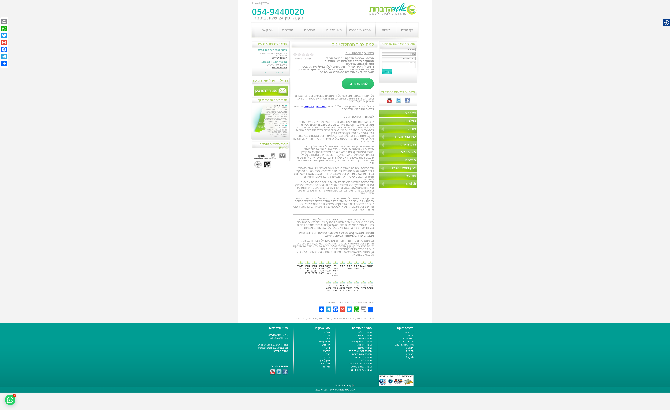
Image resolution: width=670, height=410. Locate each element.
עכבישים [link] (326, 357)
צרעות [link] (327, 348)
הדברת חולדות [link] (365, 344)
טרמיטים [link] (326, 335)
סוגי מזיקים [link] (334, 30)
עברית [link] (265, 3)
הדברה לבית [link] (366, 360)
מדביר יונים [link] (337, 318)
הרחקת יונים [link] (349, 318)
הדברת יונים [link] (361, 318)
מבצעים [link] (309, 30)
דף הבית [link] (407, 30)
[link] (405, 102)
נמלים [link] (327, 332)
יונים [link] (328, 354)
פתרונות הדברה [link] (360, 30)
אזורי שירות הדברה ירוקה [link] (272, 100)
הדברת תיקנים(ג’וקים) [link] (361, 341)
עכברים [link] (326, 351)
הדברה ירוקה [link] (407, 144)
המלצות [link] (287, 30)
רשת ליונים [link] (301, 318)
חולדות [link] (326, 366)
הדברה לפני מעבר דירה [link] (360, 351)
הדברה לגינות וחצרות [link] (361, 370)
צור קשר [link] (267, 30)
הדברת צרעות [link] (365, 348)
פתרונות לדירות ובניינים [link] (360, 363)
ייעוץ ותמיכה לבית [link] (404, 168)
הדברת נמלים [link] (365, 332)
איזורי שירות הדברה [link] (404, 344)
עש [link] (328, 338)
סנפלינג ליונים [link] (324, 318)
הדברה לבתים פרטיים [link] (361, 366)
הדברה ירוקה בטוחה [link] (362, 354)
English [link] (256, 3)
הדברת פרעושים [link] (364, 335)
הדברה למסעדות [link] (363, 357)
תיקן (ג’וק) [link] (325, 360)
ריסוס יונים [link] (312, 318)
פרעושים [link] (326, 344)
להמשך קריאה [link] (279, 57)
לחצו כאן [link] (321, 106)
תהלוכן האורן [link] (324, 341)
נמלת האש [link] (324, 363)
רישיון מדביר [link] (408, 338)
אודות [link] (386, 30)
